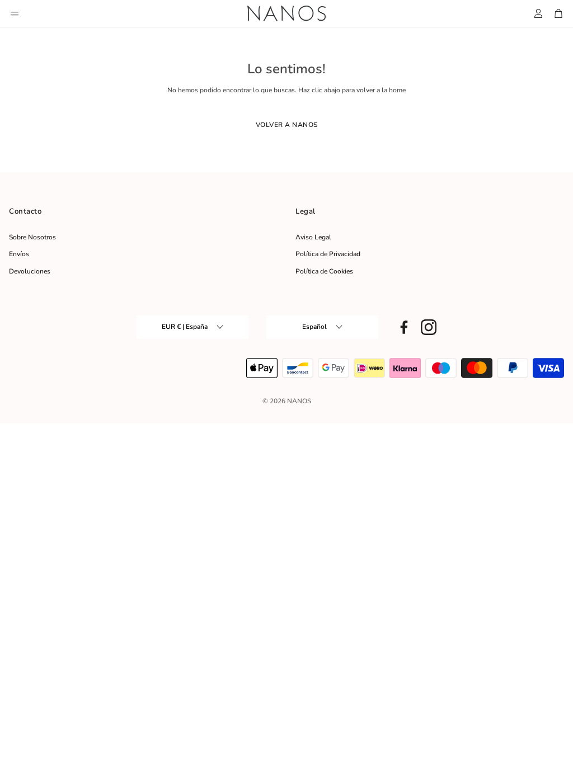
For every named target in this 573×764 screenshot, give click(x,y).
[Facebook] (404, 327)
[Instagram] (428, 327)
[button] (14, 13)
